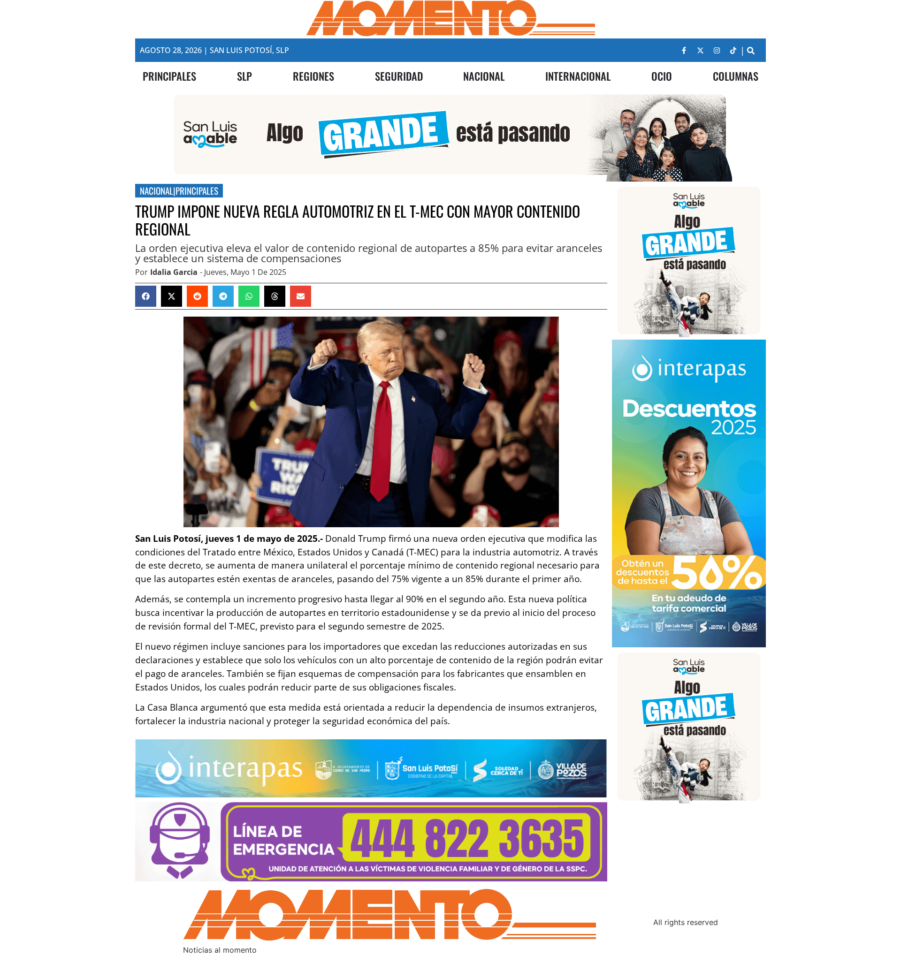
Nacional (156, 190)
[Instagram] (717, 50)
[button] (750, 50)
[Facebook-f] (684, 50)
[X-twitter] (700, 50)
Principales (197, 190)
